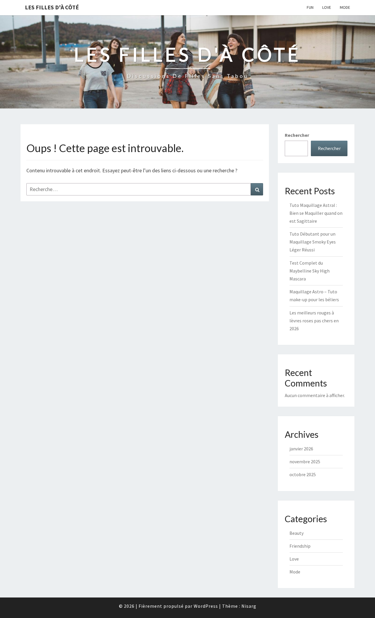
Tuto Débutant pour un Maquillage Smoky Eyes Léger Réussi (312, 242)
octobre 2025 (302, 474)
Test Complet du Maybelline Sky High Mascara (309, 271)
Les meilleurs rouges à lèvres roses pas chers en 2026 (314, 320)
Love (326, 7)
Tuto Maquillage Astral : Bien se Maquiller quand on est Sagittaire (315, 213)
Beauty (296, 533)
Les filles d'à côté (52, 7)
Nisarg (248, 606)
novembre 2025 (304, 461)
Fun (310, 7)
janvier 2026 (301, 449)
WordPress (206, 606)
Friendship (300, 546)
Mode (345, 7)
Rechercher (297, 135)
